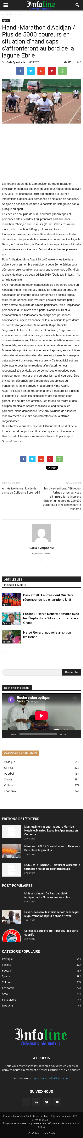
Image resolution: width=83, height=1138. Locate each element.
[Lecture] (7, 734)
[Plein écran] (76, 734)
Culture (8, 785)
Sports (6, 20)
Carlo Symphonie (15, 62)
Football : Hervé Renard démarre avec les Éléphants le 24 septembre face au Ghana (51, 618)
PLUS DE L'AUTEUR (15, 585)
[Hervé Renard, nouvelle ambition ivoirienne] (11, 637)
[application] (41, 715)
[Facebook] (41, 561)
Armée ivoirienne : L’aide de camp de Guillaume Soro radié (21, 490)
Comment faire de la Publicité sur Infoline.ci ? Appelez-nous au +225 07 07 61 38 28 (40, 1117)
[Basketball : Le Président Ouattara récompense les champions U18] (11, 599)
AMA (5, 994)
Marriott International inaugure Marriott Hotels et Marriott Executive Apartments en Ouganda (51, 830)
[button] (77, 5)
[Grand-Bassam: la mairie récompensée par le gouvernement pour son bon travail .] (11, 917)
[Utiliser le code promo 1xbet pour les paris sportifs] (11, 935)
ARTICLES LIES (13, 579)
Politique (9, 762)
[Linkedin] (36, 1102)
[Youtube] (57, 1102)
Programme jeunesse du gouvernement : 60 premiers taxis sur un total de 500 (41, 1125)
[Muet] (70, 734)
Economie (10, 791)
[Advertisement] (41, 153)
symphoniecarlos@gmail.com (52, 1078)
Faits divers (9, 999)
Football (7, 641)
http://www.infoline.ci (41, 553)
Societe (9, 768)
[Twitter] (47, 1102)
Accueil (6, 14)
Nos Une (7, 1005)
